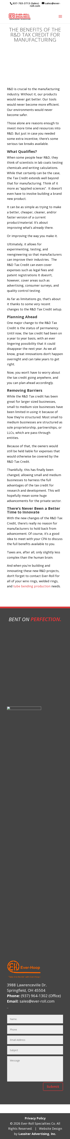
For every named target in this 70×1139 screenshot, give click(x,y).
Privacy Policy (35, 1118)
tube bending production (31, 586)
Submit (53, 1086)
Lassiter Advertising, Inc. (37, 1134)
